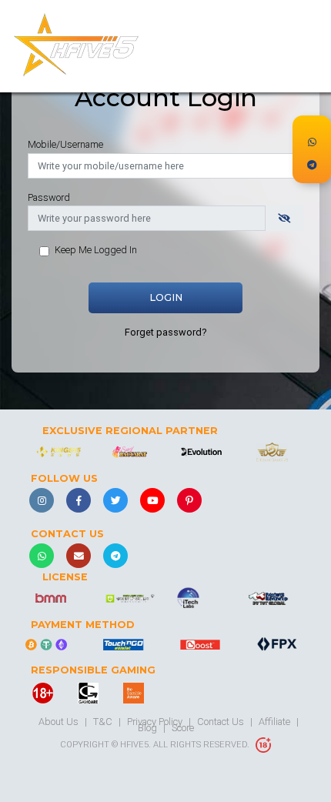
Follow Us (64, 479)
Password (49, 197)
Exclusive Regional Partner (130, 431)
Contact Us (67, 534)
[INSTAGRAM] (41, 500)
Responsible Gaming (93, 670)
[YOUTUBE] (152, 500)
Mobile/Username (65, 144)
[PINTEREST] (189, 500)
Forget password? (165, 332)
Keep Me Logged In (96, 250)
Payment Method (83, 625)
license (65, 577)
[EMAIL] (78, 555)
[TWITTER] (115, 500)
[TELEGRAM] (115, 555)
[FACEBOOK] (78, 500)
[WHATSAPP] (41, 555)
